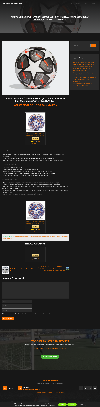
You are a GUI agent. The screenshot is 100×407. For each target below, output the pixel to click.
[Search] (93, 45)
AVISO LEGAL (50, 392)
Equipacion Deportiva (13, 4)
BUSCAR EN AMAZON (50, 357)
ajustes (53, 405)
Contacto (92, 4)
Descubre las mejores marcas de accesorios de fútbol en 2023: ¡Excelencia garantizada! (82, 68)
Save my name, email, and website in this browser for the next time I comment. (26, 314)
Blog (85, 4)
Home (70, 4)
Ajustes (81, 404)
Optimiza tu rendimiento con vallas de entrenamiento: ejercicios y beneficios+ (84, 79)
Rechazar (72, 404)
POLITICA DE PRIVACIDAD (41, 392)
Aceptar (62, 404)
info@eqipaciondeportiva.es (31, 389)
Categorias (78, 4)
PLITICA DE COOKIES (60, 392)
